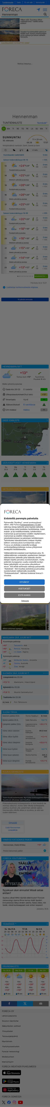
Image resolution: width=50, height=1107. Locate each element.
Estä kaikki (24, 595)
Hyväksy (24, 582)
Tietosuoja (25, 601)
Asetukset (24, 588)
